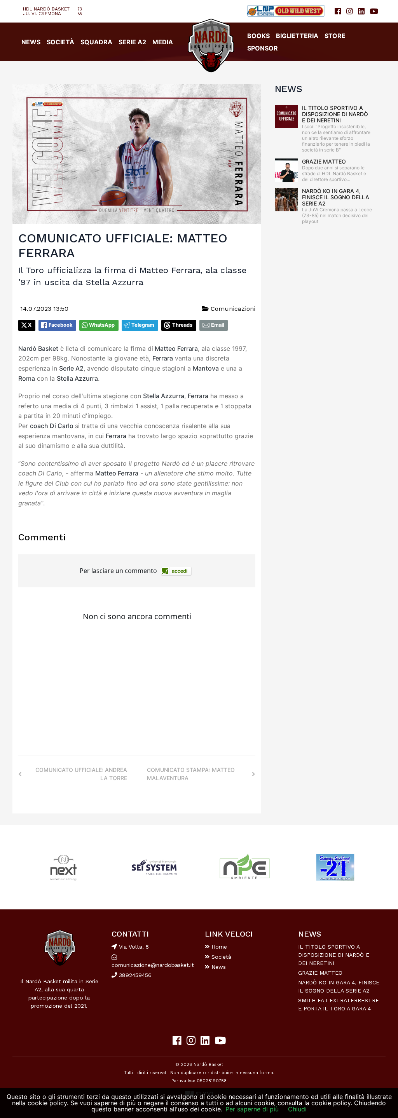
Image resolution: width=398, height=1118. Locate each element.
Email (217, 325)
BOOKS (258, 36)
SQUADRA (96, 42)
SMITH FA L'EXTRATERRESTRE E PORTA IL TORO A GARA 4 (338, 1004)
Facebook (60, 325)
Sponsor (262, 48)
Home (218, 947)
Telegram (142, 325)
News (217, 967)
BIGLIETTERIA (297, 36)
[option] (63, 867)
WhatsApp (102, 325)
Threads (182, 325)
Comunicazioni (232, 308)
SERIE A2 (132, 42)
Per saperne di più (252, 1109)
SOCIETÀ (60, 42)
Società (220, 957)
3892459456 (134, 975)
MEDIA (162, 42)
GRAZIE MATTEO (324, 161)
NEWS (30, 42)
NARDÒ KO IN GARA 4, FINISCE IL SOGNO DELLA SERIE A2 (335, 197)
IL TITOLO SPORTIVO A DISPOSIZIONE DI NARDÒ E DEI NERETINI (335, 114)
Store (335, 36)
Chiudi (297, 1109)
